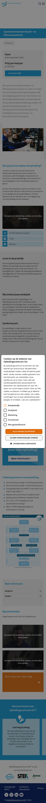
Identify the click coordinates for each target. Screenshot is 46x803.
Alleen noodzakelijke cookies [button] (24, 438)
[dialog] (23, 401)
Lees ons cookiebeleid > (31, 400)
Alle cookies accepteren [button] (24, 431)
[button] (23, 443)
